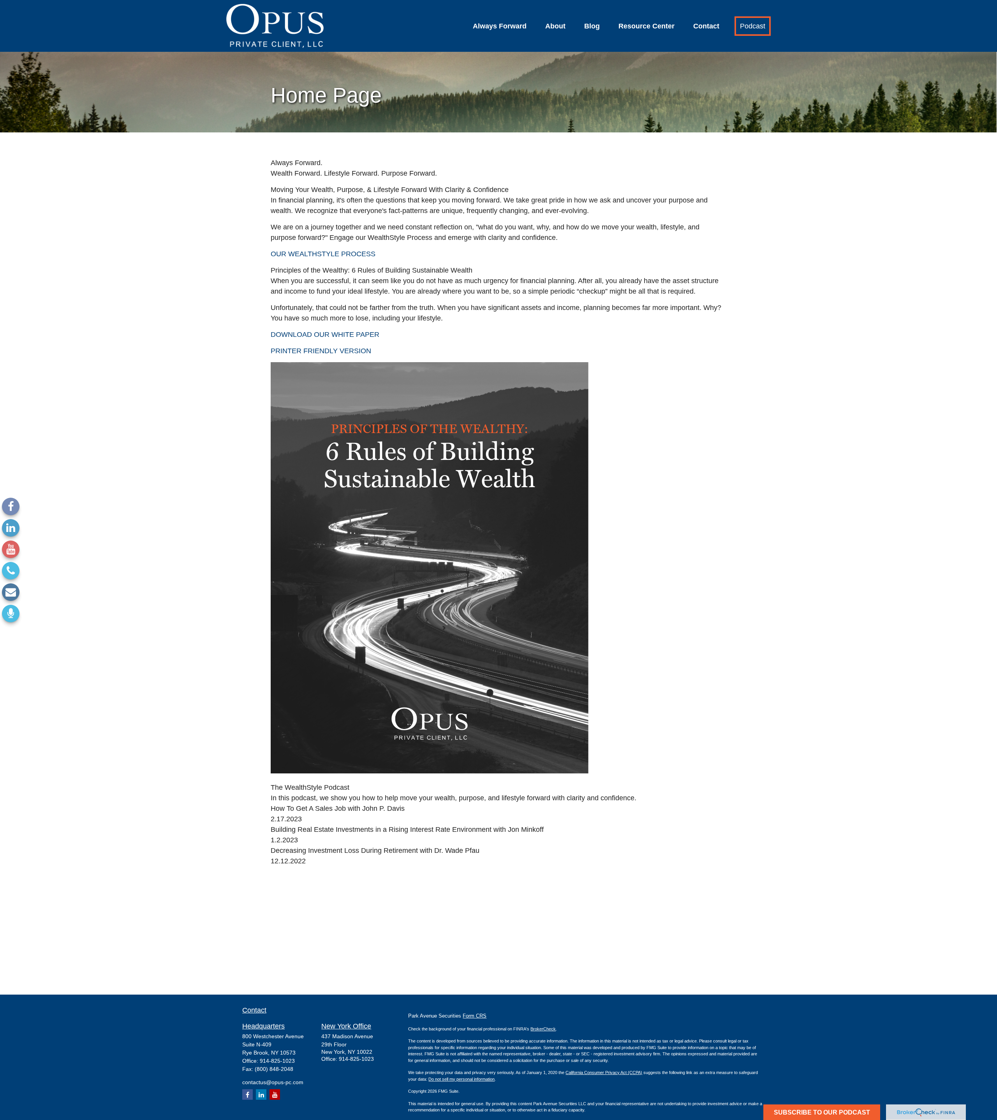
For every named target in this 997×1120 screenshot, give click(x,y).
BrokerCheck (543, 1029)
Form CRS (474, 1016)
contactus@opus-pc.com (272, 1082)
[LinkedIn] (10, 528)
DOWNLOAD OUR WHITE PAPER (325, 334)
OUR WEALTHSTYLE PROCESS (323, 254)
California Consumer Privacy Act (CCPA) (603, 1072)
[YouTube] (10, 549)
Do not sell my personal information (461, 1079)
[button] (499, 26)
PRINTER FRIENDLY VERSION (321, 351)
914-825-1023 (277, 1061)
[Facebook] (10, 506)
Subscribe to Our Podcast (822, 1112)
